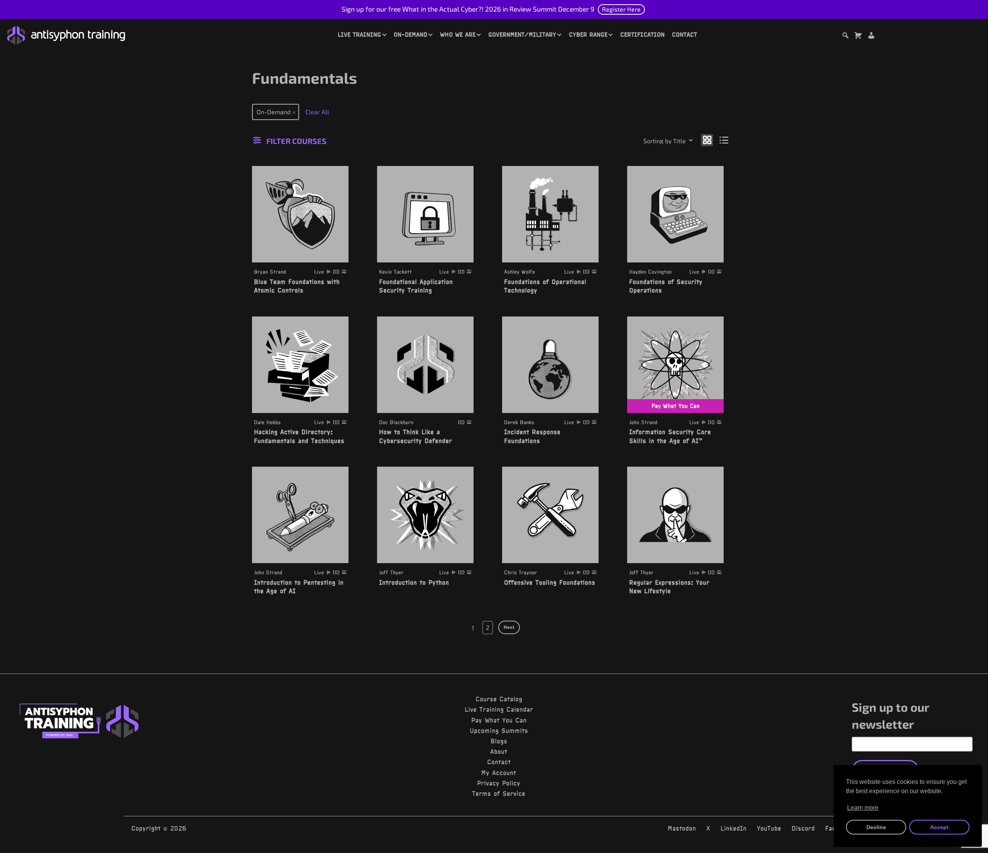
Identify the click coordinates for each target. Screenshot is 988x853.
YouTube (769, 828)
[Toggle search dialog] (845, 36)
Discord (803, 828)
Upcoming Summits (499, 730)
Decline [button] (876, 827)
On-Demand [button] (410, 34)
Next (509, 627)
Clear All (317, 111)
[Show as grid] (707, 140)
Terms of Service (498, 793)
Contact (684, 34)
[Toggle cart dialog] (858, 36)
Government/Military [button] (522, 34)
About (498, 751)
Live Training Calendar (499, 709)
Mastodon (682, 828)
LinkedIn (733, 828)
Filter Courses (296, 141)
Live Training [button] (359, 34)
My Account (498, 772)
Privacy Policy (498, 783)
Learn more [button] (862, 807)
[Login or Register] (871, 36)
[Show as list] (724, 140)
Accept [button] (939, 827)
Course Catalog (498, 699)
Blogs (499, 741)
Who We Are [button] (457, 34)
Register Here (621, 9)
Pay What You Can (498, 720)
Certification (642, 34)
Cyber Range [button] (588, 34)
